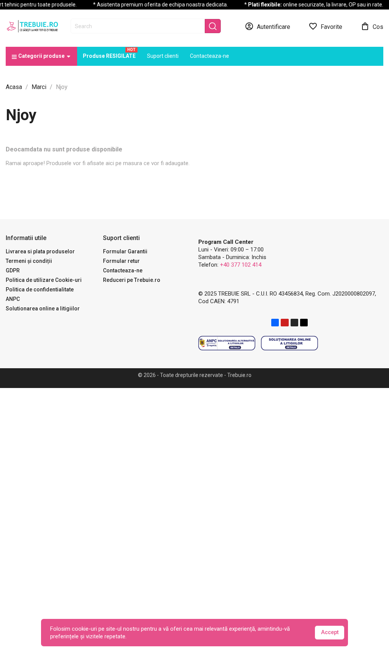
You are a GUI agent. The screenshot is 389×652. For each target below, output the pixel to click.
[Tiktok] (304, 322)
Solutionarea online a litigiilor (43, 308)
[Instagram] (294, 322)
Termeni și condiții (29, 261)
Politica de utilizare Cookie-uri (44, 280)
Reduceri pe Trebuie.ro (131, 280)
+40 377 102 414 (240, 264)
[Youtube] (284, 322)
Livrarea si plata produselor (40, 251)
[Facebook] (275, 322)
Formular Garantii (125, 251)
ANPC (13, 299)
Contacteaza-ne (122, 270)
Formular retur (121, 261)
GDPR (13, 270)
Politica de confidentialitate (40, 289)
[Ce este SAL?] (226, 343)
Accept (329, 632)
